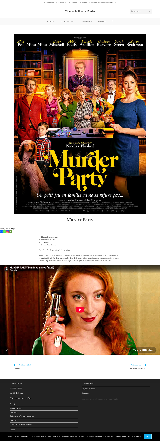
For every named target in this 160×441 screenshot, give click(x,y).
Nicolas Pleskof (52, 237)
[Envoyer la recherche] (149, 11)
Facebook (13, 420)
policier (52, 240)
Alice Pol (46, 250)
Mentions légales (16, 388)
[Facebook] (1, 231)
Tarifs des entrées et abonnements (22, 416)
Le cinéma (13, 413)
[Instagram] (7, 231)
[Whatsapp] (4, 231)
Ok (147, 436)
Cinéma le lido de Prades (80, 11)
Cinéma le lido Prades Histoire (21, 425)
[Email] (10, 231)
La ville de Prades (16, 393)
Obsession (85, 393)
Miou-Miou (66, 250)
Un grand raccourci (89, 389)
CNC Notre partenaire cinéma (20, 398)
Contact (12, 430)
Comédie (44, 240)
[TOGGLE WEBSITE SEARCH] (112, 21)
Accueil (12, 404)
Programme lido (15, 408)
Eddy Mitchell (55, 250)
